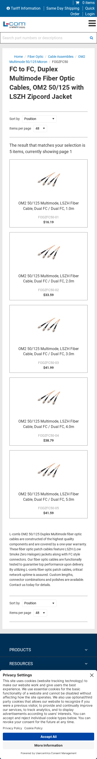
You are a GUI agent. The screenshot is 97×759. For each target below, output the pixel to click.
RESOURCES (21, 663)
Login (90, 14)
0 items (88, 2)
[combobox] (48, 37)
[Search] (91, 37)
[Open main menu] (92, 23)
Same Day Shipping (62, 8)
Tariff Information (25, 8)
